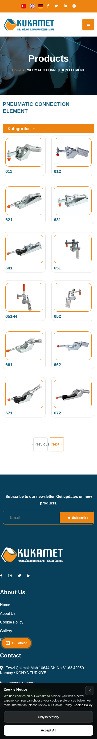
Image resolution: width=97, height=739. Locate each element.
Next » (56, 444)
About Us (8, 613)
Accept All (48, 730)
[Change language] (23, 6)
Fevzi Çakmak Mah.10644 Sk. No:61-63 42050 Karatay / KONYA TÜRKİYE (42, 670)
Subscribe (80, 518)
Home (16, 70)
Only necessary (48, 717)
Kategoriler (19, 128)
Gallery (6, 631)
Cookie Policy (83, 705)
